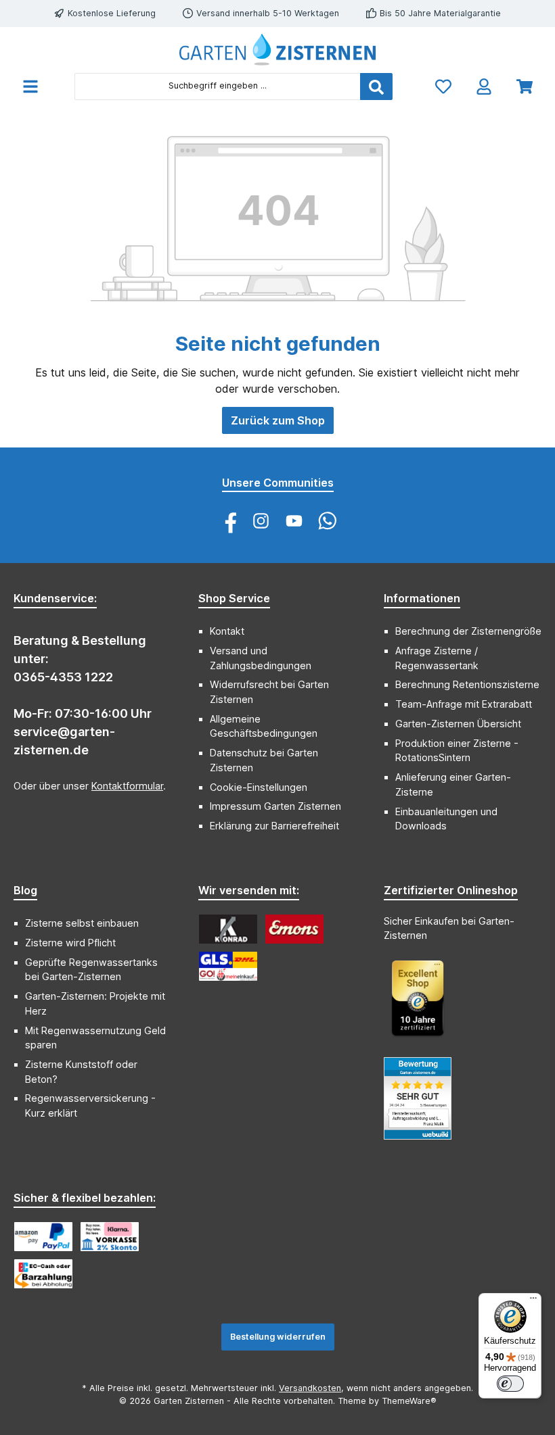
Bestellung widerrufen (278, 1337)
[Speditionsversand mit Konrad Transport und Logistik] (228, 929)
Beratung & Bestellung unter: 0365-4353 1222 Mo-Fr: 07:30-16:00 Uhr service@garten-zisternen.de (83, 695)
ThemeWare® (409, 1401)
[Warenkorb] (524, 86)
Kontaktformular (127, 786)
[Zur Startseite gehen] (277, 50)
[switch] (510, 1384)
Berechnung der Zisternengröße (468, 631)
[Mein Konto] (484, 86)
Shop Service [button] (234, 598)
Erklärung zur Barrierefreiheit (274, 825)
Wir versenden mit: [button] (248, 890)
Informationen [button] (422, 598)
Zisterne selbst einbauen (82, 923)
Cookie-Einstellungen (258, 787)
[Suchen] (376, 86)
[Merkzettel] (443, 86)
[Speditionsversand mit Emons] (294, 929)
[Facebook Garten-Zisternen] (228, 521)
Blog (25, 890)
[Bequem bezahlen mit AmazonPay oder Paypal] (43, 1236)
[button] (25, 884)
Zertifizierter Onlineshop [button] (451, 890)
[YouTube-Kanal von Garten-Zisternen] (294, 521)
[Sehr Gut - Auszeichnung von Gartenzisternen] (424, 1105)
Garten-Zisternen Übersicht (458, 723)
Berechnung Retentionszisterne (467, 684)
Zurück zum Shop (278, 420)
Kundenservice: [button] (55, 598)
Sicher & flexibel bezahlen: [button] (85, 1198)
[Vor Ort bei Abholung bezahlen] (43, 1274)
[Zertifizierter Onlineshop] (424, 1004)
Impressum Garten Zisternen (275, 806)
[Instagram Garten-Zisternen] (261, 521)
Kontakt (227, 631)
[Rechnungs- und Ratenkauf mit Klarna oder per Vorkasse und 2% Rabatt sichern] (109, 1236)
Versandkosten (310, 1388)
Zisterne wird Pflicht (70, 942)
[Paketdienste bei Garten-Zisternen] (228, 966)
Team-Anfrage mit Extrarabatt (463, 704)
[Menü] (30, 86)
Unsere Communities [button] (278, 482)
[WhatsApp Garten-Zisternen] (327, 521)
